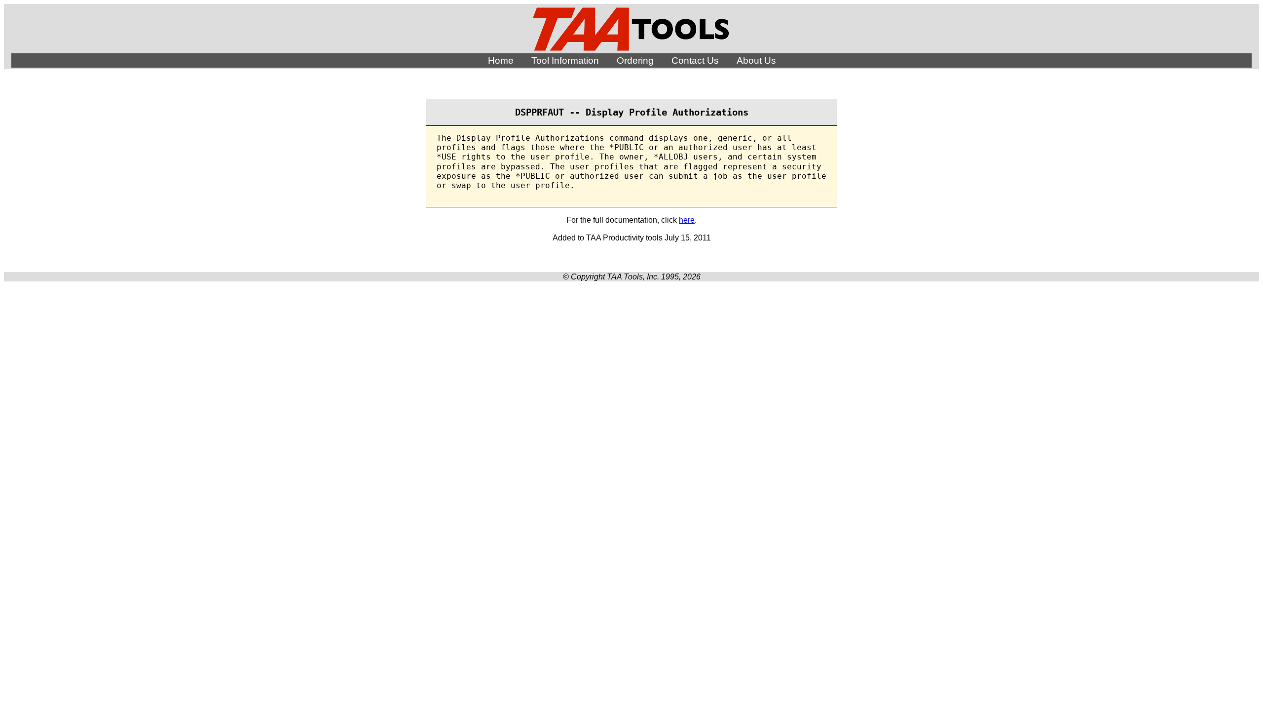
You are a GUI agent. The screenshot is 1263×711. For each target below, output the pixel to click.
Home (501, 60)
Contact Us (695, 60)
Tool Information (565, 60)
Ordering (635, 60)
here (687, 220)
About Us (756, 60)
